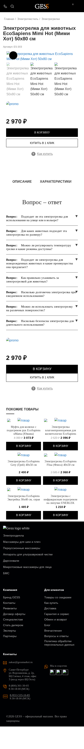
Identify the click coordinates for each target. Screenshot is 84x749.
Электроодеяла (13, 535)
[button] (23, 446)
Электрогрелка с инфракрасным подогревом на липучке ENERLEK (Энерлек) (60, 501)
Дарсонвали (11, 560)
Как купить (42, 154)
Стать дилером (13, 625)
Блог (47, 625)
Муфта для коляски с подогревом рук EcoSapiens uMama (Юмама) (23, 430)
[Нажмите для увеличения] (13, 55)
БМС (6, 573)
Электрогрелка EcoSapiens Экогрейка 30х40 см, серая (23, 497)
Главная (9, 18)
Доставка (50, 608)
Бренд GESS (11, 597)
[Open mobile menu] (79, 6)
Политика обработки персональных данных (59, 643)
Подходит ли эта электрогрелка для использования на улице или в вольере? (37, 218)
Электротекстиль (27, 18)
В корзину (42, 132)
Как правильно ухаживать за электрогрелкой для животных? (32, 279)
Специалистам (13, 619)
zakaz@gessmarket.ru (21, 662)
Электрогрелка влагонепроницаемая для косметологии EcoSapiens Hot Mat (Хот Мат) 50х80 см (60, 432)
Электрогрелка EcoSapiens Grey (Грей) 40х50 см (24, 463)
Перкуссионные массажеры (21, 548)
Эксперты (9, 630)
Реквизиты (10, 608)
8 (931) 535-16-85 (20, 695)
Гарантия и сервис (56, 614)
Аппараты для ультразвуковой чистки (28, 554)
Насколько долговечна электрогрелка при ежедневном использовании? (41, 294)
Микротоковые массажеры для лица (27, 567)
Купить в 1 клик (42, 143)
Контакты (9, 602)
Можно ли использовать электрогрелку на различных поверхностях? (39, 308)
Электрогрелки (50, 18)
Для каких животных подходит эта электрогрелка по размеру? (36, 232)
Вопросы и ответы (56, 636)
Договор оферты (14, 614)
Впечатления (53, 630)
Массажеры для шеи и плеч (21, 541)
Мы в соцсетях (58, 665)
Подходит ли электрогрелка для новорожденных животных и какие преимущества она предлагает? (39, 263)
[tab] (22, 181)
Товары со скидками (57, 597)
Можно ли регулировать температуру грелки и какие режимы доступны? (38, 247)
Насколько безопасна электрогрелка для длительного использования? (40, 322)
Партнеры (10, 636)
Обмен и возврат (55, 619)
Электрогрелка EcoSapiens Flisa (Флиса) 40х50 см (60, 463)
